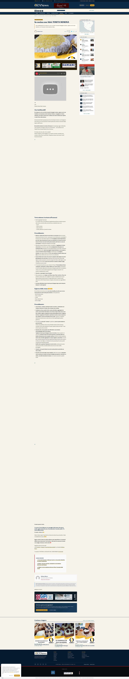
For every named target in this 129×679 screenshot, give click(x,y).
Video (66, 13)
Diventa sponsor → (92, 10)
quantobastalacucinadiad (50, 547)
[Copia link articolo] (76, 31)
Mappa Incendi (70, 653)
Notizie (48, 13)
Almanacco (55, 653)
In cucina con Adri (41, 15)
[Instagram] (37, 11)
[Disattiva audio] (64, 73)
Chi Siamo (83, 653)
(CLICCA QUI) (60, 551)
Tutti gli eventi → (87, 113)
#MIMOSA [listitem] (36, 589)
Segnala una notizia (71, 657)
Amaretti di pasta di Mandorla (41, 644)
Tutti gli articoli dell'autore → (45, 579)
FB (35, 664)
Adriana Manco (40, 31)
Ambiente (55, 655)
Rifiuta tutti (11, 675)
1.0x (61, 73)
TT (45, 664)
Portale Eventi (70, 656)
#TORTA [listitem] (40, 589)
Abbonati (87, 5)
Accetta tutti (17, 675)
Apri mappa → (87, 34)
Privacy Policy (86, 664)
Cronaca (55, 657)
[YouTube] (39, 11)
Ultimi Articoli (42, 13)
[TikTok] (42, 11)
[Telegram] (40, 11)
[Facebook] (35, 11)
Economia (55, 660)
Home (37, 13)
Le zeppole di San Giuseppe (61, 645)
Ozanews (35, 15)
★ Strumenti (71, 13)
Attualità (55, 656)
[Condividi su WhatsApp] (74, 31)
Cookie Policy (92, 664)
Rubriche (61, 13)
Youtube (38, 547)
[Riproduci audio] (37, 73)
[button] (50, 91)
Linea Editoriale (84, 655)
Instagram (43, 547)
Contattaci (83, 657)
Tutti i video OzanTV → (87, 90)
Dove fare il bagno (71, 655)
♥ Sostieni (92, 5)
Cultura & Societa (54, 13)
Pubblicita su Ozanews (85, 656)
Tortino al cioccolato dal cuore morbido (84, 645)
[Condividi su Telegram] (72, 31)
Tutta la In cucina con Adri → (89, 620)
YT (40, 664)
